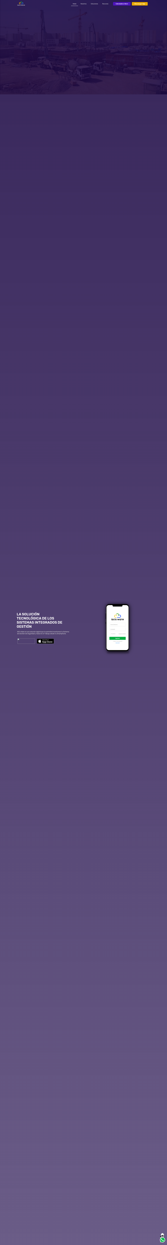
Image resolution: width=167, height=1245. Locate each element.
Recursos (105, 4)
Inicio (74, 4)
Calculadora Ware (122, 4)
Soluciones (94, 4)
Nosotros (83, 4)
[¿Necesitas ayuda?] (162, 1243)
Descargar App (139, 4)
